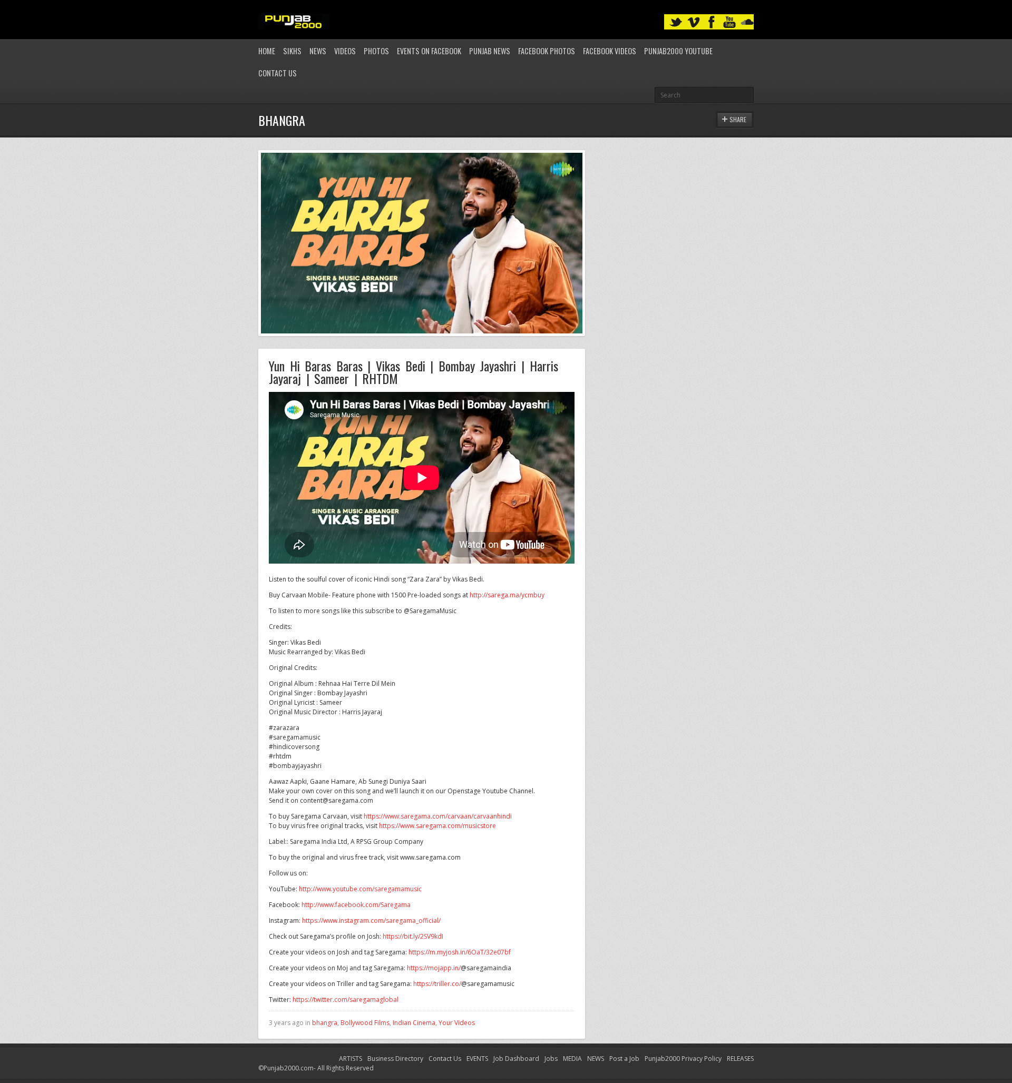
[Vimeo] (693, 22)
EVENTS (477, 1058)
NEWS (595, 1058)
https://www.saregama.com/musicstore (437, 825)
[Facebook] (711, 22)
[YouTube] (729, 22)
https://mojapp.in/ (434, 967)
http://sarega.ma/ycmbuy (507, 594)
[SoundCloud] (747, 22)
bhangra (324, 1022)
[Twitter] (675, 22)
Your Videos (457, 1022)
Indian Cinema (414, 1022)
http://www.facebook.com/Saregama (356, 904)
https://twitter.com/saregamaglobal (345, 999)
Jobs (551, 1058)
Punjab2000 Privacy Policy (683, 1058)
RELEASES (740, 1058)
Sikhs (292, 50)
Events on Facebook (429, 50)
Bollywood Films (365, 1022)
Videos (345, 50)
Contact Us (277, 72)
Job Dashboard (516, 1058)
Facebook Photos (546, 50)
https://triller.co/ (437, 983)
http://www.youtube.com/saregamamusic (360, 888)
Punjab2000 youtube (678, 50)
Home (266, 50)
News (317, 50)
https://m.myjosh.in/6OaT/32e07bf (459, 952)
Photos (376, 50)
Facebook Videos (609, 50)
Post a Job (624, 1058)
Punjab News (489, 50)
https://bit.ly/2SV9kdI (413, 936)
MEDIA (572, 1058)
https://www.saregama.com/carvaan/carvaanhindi (438, 816)
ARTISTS (350, 1058)
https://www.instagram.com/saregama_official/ (371, 920)
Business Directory (395, 1058)
